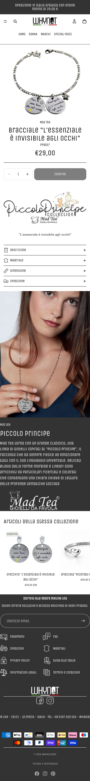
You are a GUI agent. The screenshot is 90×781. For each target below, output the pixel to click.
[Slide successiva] (81, 558)
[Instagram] (45, 773)
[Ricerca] (15, 21)
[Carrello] (84, 21)
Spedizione (17, 281)
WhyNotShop (49, 754)
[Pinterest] (53, 773)
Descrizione (18, 250)
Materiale (16, 260)
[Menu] (5, 21)
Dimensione (18, 271)
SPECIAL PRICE (63, 34)
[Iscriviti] (83, 621)
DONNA (33, 34)
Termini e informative (45, 763)
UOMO (21, 34)
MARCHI (46, 34)
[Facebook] (37, 773)
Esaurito (60, 174)
